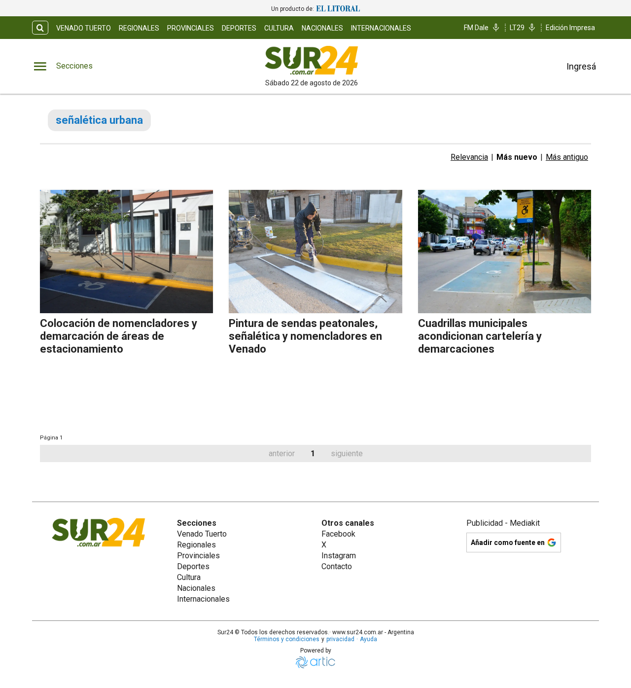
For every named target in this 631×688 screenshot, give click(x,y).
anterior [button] (282, 453)
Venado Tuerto (83, 28)
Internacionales (381, 28)
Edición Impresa (570, 28)
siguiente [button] (347, 453)
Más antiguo (567, 157)
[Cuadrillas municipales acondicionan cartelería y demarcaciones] (504, 251)
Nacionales (322, 28)
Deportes (239, 28)
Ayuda (368, 639)
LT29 (517, 28)
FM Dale (476, 28)
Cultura (279, 28)
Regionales (139, 28)
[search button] (40, 28)
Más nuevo (516, 157)
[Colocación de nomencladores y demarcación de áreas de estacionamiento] (126, 251)
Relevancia (469, 157)
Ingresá (581, 66)
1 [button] (313, 453)
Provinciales (190, 28)
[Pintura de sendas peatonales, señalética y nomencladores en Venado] (315, 251)
